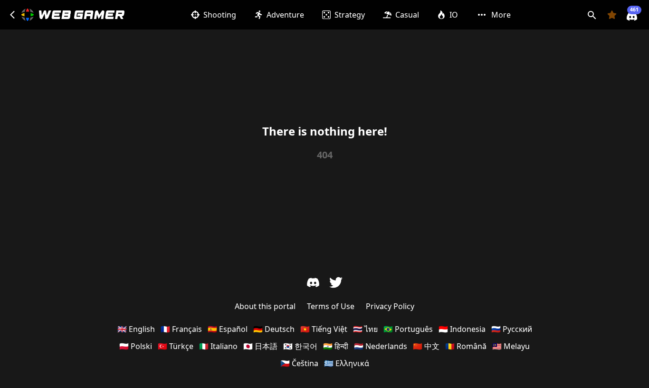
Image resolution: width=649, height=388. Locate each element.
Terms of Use (330, 306)
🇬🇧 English (136, 329)
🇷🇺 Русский (511, 329)
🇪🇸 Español (228, 329)
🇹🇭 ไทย (365, 329)
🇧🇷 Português (408, 329)
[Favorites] (611, 14)
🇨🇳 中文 (426, 346)
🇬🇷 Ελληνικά (346, 363)
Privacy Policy (390, 306)
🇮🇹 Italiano (218, 346)
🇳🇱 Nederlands (380, 346)
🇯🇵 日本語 (260, 346)
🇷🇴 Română (466, 346)
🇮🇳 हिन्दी (335, 346)
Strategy (349, 15)
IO (453, 15)
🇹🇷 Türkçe (175, 346)
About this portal (265, 306)
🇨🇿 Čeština (299, 363)
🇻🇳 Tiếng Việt (323, 329)
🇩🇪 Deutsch (274, 329)
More (501, 15)
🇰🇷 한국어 (300, 346)
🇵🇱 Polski (135, 346)
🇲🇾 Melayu (511, 346)
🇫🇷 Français (181, 329)
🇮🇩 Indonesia (462, 329)
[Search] (591, 15)
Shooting (219, 15)
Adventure (285, 15)
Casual (407, 15)
